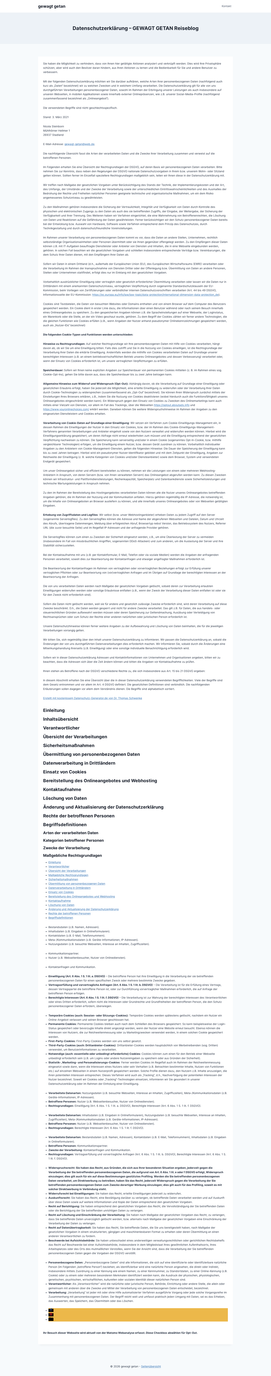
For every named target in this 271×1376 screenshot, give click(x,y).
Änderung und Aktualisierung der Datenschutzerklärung (83, 909)
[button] (50, 1310)
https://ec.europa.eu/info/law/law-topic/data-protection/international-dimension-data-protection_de (155, 294)
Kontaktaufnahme (59, 900)
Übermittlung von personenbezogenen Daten (76, 883)
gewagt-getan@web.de (79, 144)
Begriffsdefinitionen (60, 917)
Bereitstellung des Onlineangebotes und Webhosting (81, 896)
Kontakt (226, 6)
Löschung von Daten (61, 905)
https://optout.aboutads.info (171, 405)
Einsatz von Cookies (61, 892)
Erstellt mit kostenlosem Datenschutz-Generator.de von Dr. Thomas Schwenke (92, 698)
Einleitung (54, 862)
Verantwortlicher (58, 866)
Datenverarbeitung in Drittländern (69, 887)
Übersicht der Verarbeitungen (67, 870)
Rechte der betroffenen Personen (69, 913)
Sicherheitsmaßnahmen (63, 879)
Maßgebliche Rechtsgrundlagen (68, 875)
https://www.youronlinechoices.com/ (66, 409)
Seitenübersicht (151, 1366)
